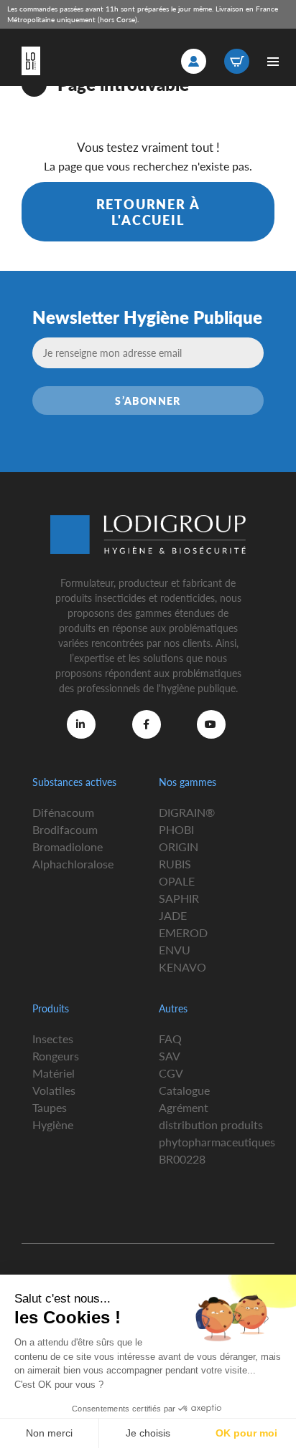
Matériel (53, 1073)
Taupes (49, 1107)
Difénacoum (63, 812)
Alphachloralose (73, 863)
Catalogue (184, 1090)
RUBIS (175, 863)
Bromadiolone (67, 846)
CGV (171, 1073)
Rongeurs (55, 1055)
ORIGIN (178, 846)
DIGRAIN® (187, 812)
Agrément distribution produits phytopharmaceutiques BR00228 (217, 1133)
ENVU (174, 949)
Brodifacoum (65, 829)
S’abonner (148, 400)
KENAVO (182, 967)
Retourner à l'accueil (148, 212)
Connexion (193, 61)
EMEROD (183, 932)
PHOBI (176, 829)
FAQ (170, 1038)
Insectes (52, 1038)
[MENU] (272, 61)
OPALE (177, 881)
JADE (173, 915)
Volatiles (53, 1090)
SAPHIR (179, 898)
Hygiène (52, 1124)
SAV (169, 1055)
